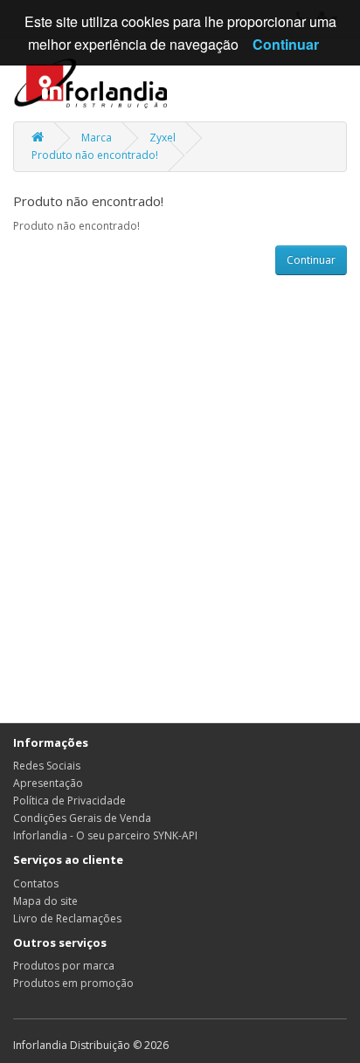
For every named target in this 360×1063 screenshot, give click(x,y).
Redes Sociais (46, 765)
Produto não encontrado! (94, 155)
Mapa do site (45, 901)
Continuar (311, 259)
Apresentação (48, 783)
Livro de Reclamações (67, 918)
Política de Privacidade (69, 800)
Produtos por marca (63, 965)
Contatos (36, 883)
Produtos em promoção (73, 983)
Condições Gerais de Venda (82, 818)
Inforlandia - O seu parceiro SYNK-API (105, 835)
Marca (96, 137)
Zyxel (162, 137)
